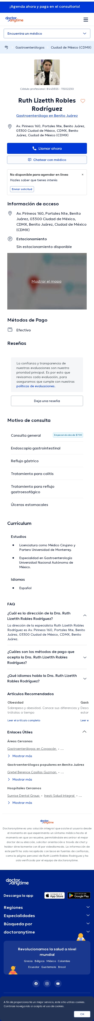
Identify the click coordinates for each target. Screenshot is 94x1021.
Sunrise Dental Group (23, 796)
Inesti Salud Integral (59, 796)
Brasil (62, 967)
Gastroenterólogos (30, 47)
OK (82, 1014)
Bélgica (40, 961)
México (51, 961)
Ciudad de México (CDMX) (71, 47)
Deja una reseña (47, 401)
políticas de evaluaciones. (35, 386)
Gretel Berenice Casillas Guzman (32, 772)
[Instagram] (47, 983)
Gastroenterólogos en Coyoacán (32, 749)
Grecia (28, 961)
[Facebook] (36, 983)
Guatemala (48, 967)
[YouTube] (58, 983)
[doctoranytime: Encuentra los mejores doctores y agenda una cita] (6, 47)
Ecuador (33, 967)
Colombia (64, 961)
